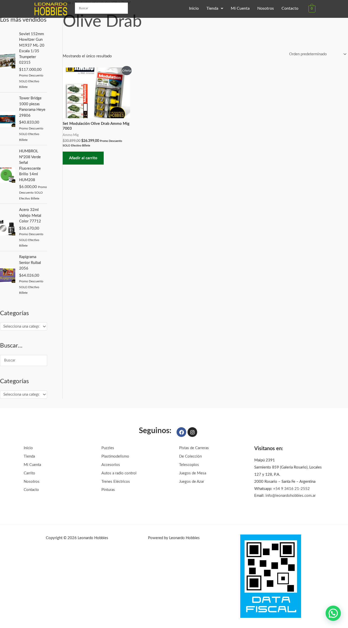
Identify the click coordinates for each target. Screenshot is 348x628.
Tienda (212, 8)
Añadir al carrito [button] (83, 158)
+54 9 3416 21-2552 (291, 489)
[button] (215, 8)
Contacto (290, 8)
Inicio (194, 8)
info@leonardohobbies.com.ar (290, 496)
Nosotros (265, 8)
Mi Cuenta (240, 8)
